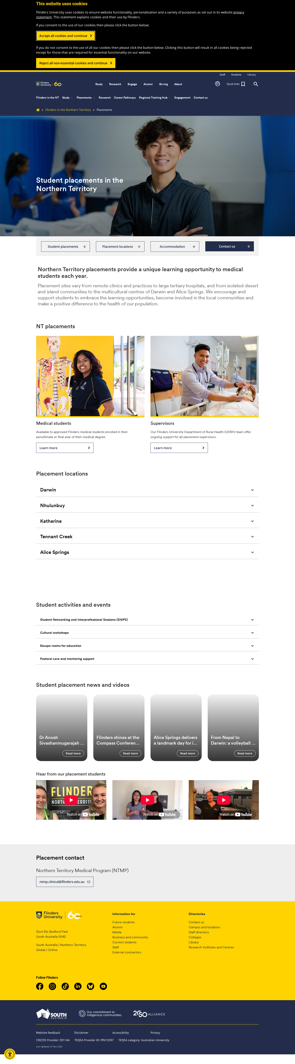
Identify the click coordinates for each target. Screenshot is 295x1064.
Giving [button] (163, 84)
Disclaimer (81, 1032)
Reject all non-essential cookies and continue (73, 63)
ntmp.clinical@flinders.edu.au (62, 882)
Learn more (48, 448)
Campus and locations (204, 927)
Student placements (67, 246)
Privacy (155, 1032)
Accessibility (120, 1032)
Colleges (195, 937)
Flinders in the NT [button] (47, 97)
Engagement (182, 97)
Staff (115, 947)
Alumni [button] (148, 84)
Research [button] (115, 84)
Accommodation (178, 246)
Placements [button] (86, 98)
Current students (124, 942)
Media (116, 932)
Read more (73, 753)
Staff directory (199, 932)
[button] (217, 84)
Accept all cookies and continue (63, 36)
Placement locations (121, 246)
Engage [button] (132, 84)
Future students (123, 922)
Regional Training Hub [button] (155, 98)
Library (194, 942)
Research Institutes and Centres (211, 947)
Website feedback (48, 1032)
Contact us (201, 97)
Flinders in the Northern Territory (68, 110)
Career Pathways (125, 97)
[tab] (147, 490)
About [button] (178, 84)
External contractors (126, 952)
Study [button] (99, 84)
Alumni (117, 927)
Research (105, 97)
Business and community (130, 937)
